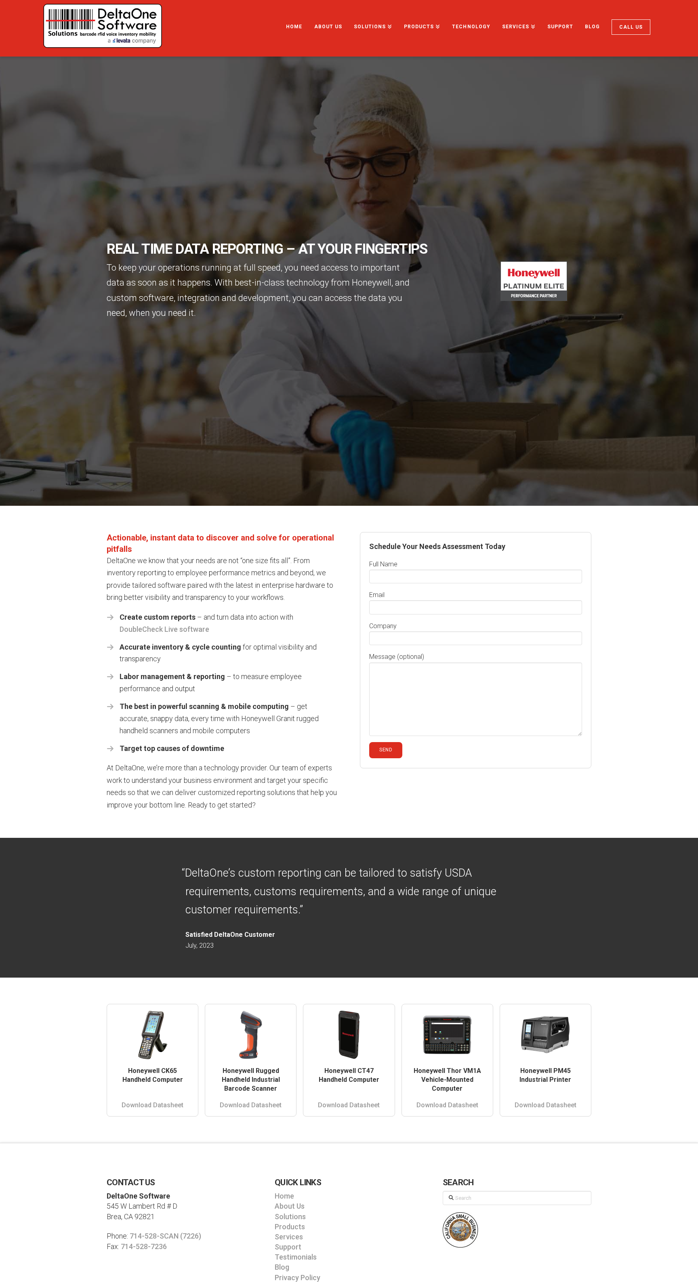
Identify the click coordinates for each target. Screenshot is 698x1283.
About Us (290, 1206)
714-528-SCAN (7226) (165, 1236)
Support (288, 1247)
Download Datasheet (152, 1105)
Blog (282, 1267)
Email (377, 595)
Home (284, 1196)
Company (383, 626)
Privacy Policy (297, 1277)
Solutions (290, 1216)
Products (290, 1226)
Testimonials (296, 1257)
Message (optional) (396, 656)
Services (289, 1237)
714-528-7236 (144, 1246)
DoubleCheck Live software (164, 629)
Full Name (383, 564)
